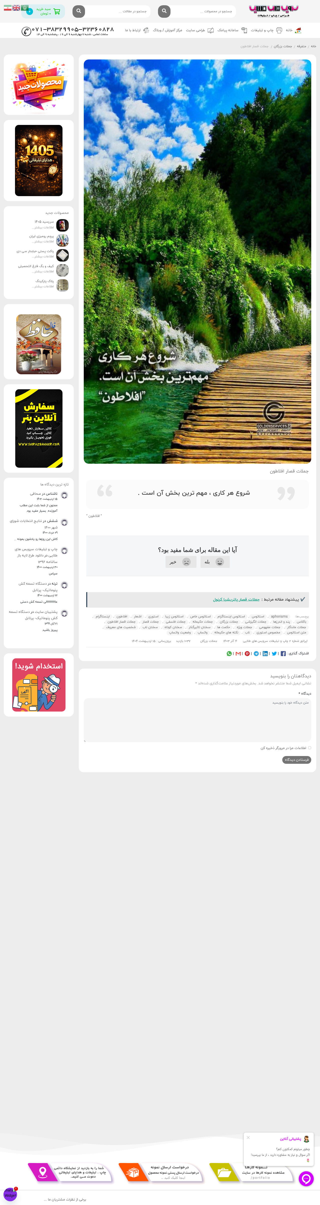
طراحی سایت (195, 30)
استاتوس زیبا (174, 616)
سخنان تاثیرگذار (199, 627)
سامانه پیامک (228, 30)
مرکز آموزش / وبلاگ (167, 30)
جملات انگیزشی (255, 622)
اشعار (138, 616)
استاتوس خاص (200, 616)
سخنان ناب (150, 627)
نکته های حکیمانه (226, 632)
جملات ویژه (244, 627)
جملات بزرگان (283, 46)
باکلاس (301, 622)
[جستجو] (164, 11)
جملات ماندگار (296, 627)
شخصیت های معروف (121, 627)
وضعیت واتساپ (180, 632)
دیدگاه (304, 693)
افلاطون (121, 616)
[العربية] (25, 7)
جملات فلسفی (176, 622)
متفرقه (301, 46)
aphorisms (279, 616)
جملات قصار (150, 622)
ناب (247, 632)
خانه (289, 30)
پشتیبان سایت (46, 612)
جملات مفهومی (269, 627)
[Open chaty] (10, 1194)
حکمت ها (223, 627)
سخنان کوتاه (173, 627)
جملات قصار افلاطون (122, 622)
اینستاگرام (103, 616)
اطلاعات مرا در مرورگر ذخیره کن (283, 748)
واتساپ (203, 632)
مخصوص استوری (268, 632)
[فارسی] (8, 7)
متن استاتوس (296, 632)
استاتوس (258, 616)
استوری (153, 616)
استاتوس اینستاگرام (231, 616)
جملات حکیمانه (202, 622)
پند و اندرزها (281, 622)
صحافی (35, 493)
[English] (16, 7)
